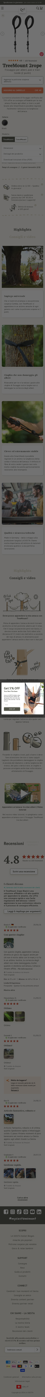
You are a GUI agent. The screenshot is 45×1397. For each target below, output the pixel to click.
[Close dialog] (42, 684)
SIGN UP (12, 709)
